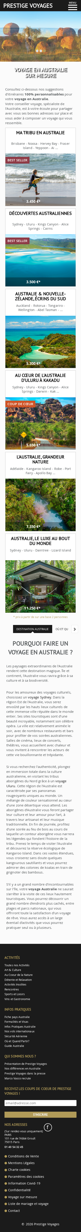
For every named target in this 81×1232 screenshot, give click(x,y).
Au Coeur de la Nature (18, 975)
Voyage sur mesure (22, 1197)
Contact (14, 1211)
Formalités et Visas (16, 1022)
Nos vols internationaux (19, 1031)
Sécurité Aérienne (15, 1036)
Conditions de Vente (23, 1156)
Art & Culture (12, 970)
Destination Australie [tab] (32, 629)
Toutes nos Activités (16, 965)
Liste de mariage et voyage (28, 1204)
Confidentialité (19, 1190)
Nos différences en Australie (22, 1068)
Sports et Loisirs (14, 994)
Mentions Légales (21, 1163)
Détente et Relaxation (18, 980)
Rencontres (11, 989)
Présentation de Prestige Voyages (25, 1064)
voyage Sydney (39, 697)
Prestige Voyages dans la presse (24, 1073)
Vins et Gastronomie (17, 999)
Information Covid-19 (24, 1183)
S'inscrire (40, 1115)
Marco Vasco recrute (17, 1078)
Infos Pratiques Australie (20, 1027)
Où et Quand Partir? (16, 1041)
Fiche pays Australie (17, 1017)
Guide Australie (14, 1046)
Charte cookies (19, 1170)
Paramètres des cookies (26, 1177)
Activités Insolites (15, 984)
